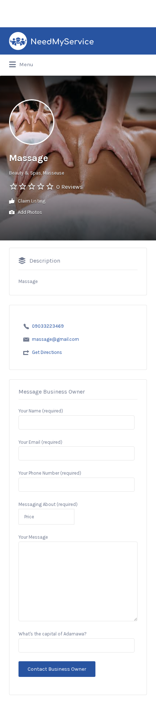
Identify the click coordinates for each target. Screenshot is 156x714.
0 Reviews (69, 186)
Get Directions (47, 352)
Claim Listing (31, 201)
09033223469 (48, 326)
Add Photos (29, 212)
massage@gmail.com (55, 339)
